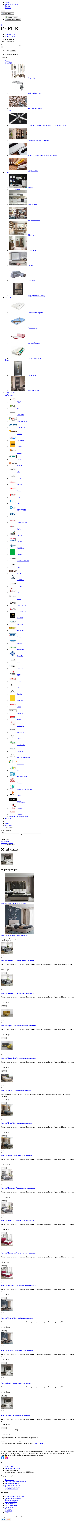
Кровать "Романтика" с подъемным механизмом (18, 1285)
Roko (18, 681)
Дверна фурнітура (34, 78)
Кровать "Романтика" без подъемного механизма (18, 1253)
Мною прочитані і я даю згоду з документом (23, 1443)
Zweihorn (20, 751)
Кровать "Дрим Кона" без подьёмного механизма (18, 1025)
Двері (7, 360)
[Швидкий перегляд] (1, 957)
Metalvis (19, 643)
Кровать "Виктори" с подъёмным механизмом (17, 993)
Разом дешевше (10, 392)
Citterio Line (21, 427)
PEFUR (19, 662)
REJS (19, 675)
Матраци (8, 297)
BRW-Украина (22, 421)
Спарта (19, 815)
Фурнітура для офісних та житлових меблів (42, 155)
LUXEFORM (21, 611)
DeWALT (20, 446)
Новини (7, 6)
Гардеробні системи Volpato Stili (38, 140)
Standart (19, 694)
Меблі (7, 172)
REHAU (20, 669)
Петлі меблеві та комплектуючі (15, 1481)
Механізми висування (12, 1485)
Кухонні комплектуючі (12, 1487)
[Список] (1, 937)
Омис (19, 795)
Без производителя (23, 757)
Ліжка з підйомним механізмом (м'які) (14, 935)
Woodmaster (21, 745)
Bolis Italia (20, 415)
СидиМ (19, 808)
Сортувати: (4, 939)
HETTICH (20, 535)
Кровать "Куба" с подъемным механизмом (16, 1155)
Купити (4, 973)
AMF (18, 408)
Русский (14, 17)
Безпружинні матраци (35, 313)
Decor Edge (21, 440)
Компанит (20, 764)
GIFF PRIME (21, 510)
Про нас (7, 2)
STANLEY (20, 700)
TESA (19, 719)
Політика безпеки (11, 1505)
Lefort (19, 592)
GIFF (18, 503)
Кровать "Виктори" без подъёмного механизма (18, 961)
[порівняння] (3, 955)
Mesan (19, 637)
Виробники (9, 396)
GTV (18, 516)
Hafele (19, 529)
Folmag (19, 484)
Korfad (19, 573)
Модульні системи (34, 220)
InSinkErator (21, 548)
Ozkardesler (21, 656)
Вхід (3, 11)
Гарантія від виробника (13, 1498)
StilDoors (20, 713)
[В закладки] (1, 955)
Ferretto (19, 478)
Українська (17, 19)
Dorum (19, 453)
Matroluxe (20, 624)
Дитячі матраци (33, 328)
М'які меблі (31, 280)
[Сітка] (3, 937)
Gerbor (19, 497)
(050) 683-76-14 (10, 34)
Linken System (21, 605)
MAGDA (20, 618)
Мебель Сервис (22, 776)
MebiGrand (20, 630)
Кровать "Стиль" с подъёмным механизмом (17, 1350)
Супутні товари (33, 171)
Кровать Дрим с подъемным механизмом (15, 1415)
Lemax (19, 599)
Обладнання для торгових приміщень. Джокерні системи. (47, 125)
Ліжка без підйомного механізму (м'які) (14, 903)
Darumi (19, 434)
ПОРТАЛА (21, 802)
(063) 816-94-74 (10, 36)
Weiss (19, 738)
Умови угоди (9, 1507)
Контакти (8, 8)
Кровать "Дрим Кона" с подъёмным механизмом (18, 1058)
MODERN (20, 649)
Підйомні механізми (11, 1489)
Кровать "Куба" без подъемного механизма (16, 1123)
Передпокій (32, 250)
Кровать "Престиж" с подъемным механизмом (17, 1220)
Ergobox (19, 465)
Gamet (19, 491)
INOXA (19, 542)
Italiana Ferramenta (23, 561)
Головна (7, 61)
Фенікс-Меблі (24, 816)
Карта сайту (9, 1511)
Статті (7, 1512)
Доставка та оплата (11, 4)
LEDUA (20, 586)
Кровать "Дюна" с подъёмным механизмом (16, 1090)
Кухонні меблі (32, 205)
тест (10, 110)
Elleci (19, 459)
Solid (18, 688)
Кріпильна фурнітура (35, 108)
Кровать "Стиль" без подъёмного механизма (17, 1318)
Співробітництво (10, 1503)
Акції (6, 394)
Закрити (13, 50)
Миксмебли (21, 783)
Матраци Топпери (34, 343)
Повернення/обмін (11, 1502)
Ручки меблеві (9, 1480)
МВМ (19, 770)
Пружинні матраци (34, 358)
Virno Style (20, 726)
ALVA (19, 402)
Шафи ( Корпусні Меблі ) (36, 296)
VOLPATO (20, 732)
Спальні (30, 265)
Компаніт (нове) (14, 189)
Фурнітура (8, 63)
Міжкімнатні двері (34, 390)
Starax (19, 707)
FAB (18, 472)
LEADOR (20, 580)
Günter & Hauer (22, 523)
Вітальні (30, 188)
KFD (18, 567)
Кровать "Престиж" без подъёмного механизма (18, 1188)
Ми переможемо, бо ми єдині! (15, 1496)
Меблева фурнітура (34, 93)
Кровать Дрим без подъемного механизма (15, 1383)
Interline (19, 554)
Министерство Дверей (24, 789)
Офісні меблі (32, 235)
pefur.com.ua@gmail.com (13, 1468)
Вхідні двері (32, 375)
